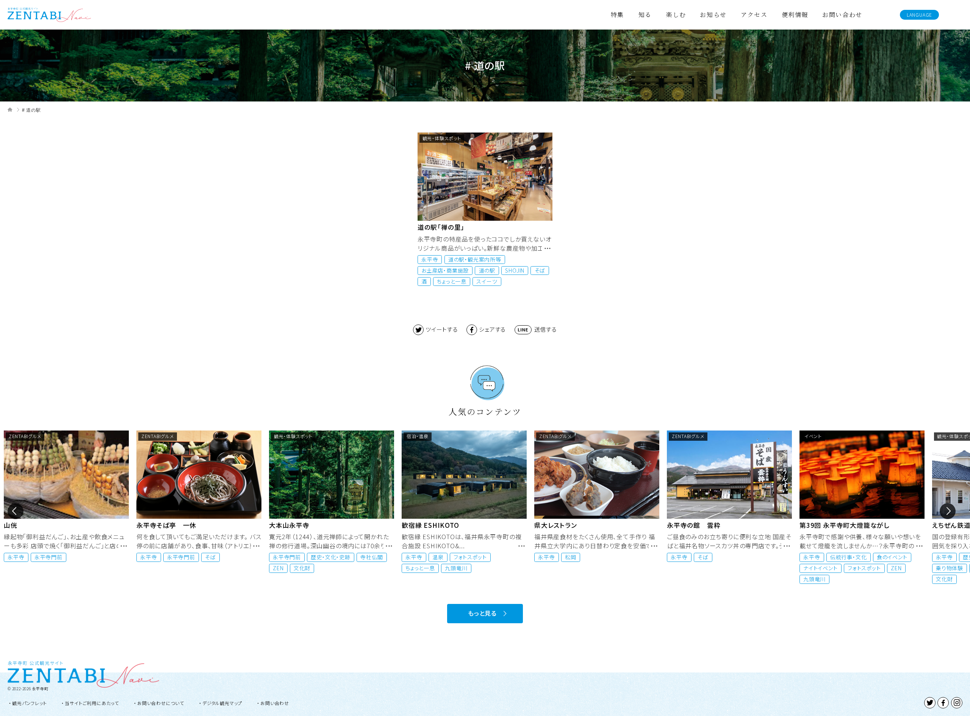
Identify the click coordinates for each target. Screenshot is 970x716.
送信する (545, 329)
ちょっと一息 (451, 281)
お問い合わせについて (160, 703)
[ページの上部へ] (955, 701)
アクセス (754, 14)
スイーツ (486, 281)
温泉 (305, 557)
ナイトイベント (688, 568)
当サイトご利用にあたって (92, 703)
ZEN (145, 568)
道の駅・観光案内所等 (474, 259)
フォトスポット (337, 557)
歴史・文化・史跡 (197, 557)
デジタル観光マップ (222, 703)
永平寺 (429, 259)
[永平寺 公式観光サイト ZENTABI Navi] (49, 13)
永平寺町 (40, 688)
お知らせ (713, 14)
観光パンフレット (29, 703)
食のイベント (759, 557)
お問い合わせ (842, 14)
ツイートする (442, 329)
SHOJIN (514, 270)
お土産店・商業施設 (445, 270)
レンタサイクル (897, 557)
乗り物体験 (817, 568)
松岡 (438, 557)
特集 (617, 14)
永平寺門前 (48, 557)
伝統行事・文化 (716, 557)
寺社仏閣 (239, 557)
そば (540, 270)
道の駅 (487, 270)
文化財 (169, 568)
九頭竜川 (323, 568)
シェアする (492, 329)
